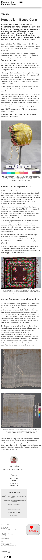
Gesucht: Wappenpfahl (14, 512)
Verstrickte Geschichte (14, 504)
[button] (21, 1)
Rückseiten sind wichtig (14, 510)
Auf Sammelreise (14, 515)
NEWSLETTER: (5, 551)
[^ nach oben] (35, 558)
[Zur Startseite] (8, 3)
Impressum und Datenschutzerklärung (9, 529)
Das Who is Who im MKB (14, 507)
